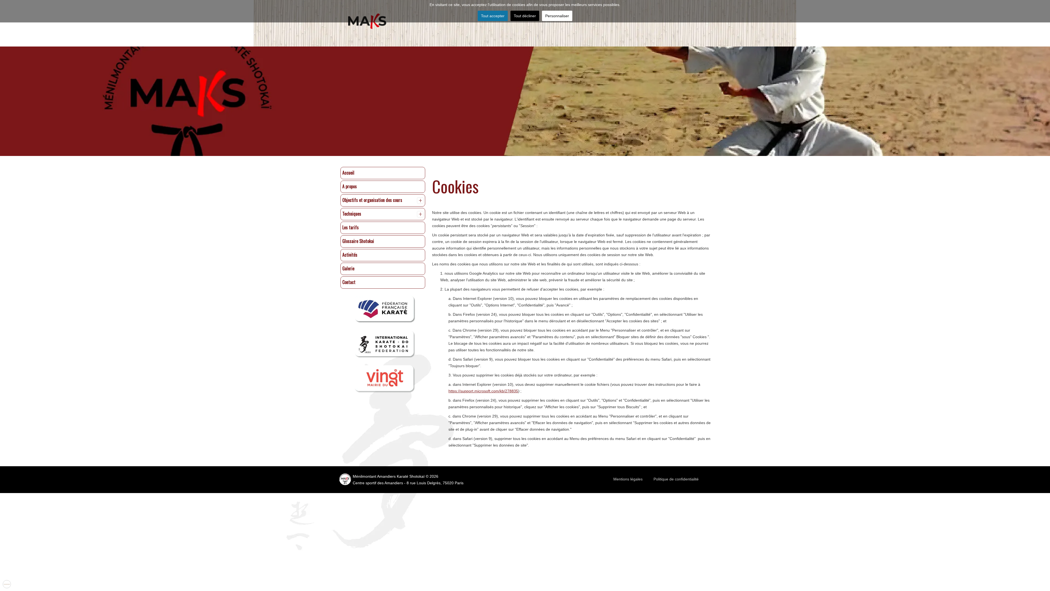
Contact (348, 282)
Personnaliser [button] (557, 16)
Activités (349, 254)
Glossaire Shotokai (358, 241)
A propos (349, 186)
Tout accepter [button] (492, 16)
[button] (420, 200)
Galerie (348, 268)
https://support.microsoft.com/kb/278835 (483, 391)
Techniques (351, 213)
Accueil (348, 172)
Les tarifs (350, 227)
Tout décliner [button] (525, 16)
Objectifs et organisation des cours (372, 200)
